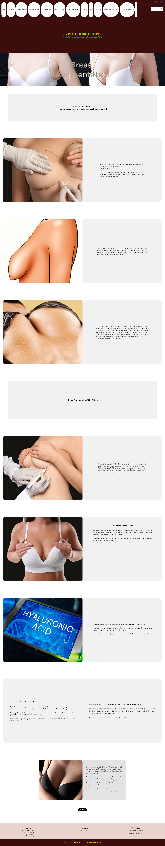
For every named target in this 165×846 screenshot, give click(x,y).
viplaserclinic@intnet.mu (136, 830)
